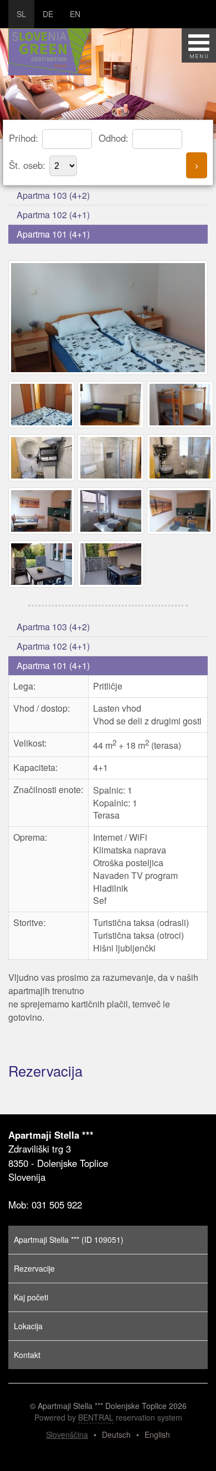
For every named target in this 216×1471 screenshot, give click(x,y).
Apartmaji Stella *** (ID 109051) (69, 1239)
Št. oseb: (28, 165)
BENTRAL (96, 1417)
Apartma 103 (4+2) (53, 195)
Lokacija (28, 1325)
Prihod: (25, 138)
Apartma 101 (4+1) (53, 234)
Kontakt (27, 1354)
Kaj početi (31, 1297)
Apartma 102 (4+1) (53, 214)
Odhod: (115, 138)
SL (21, 13)
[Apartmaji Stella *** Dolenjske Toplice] (109, 374)
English (157, 1434)
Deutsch (116, 1434)
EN (75, 13)
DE (48, 13)
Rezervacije (34, 1268)
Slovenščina (67, 1434)
